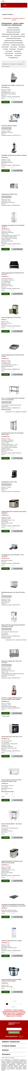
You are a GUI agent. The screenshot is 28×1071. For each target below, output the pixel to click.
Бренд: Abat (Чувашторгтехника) (9, 748)
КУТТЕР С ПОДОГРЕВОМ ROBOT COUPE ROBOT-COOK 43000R (11, 698)
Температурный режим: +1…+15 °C (9, 444)
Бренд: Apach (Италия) (6, 560)
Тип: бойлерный (5, 742)
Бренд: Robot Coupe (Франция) (8, 93)
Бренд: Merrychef (5, 602)
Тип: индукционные (6, 281)
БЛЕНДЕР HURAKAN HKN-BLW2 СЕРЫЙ (13, 155)
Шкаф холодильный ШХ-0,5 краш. (11, 940)
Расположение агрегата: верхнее (9, 238)
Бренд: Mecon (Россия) (6, 788)
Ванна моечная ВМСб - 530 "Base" (11, 824)
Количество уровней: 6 (6, 740)
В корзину (5, 102)
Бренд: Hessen (4, 406)
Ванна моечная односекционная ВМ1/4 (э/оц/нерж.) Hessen (13, 625)
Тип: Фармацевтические (7, 441)
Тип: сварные (4, 633)
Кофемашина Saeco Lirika (9, 482)
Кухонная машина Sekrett (9, 125)
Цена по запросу (6, 128)
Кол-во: (3, 98)
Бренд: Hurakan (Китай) (7, 162)
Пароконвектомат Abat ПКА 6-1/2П (11, 736)
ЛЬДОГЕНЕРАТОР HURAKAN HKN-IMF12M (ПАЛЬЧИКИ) (12, 862)
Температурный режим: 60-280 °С (9, 364)
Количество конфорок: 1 (7, 278)
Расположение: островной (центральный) (11, 405)
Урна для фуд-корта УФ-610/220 (11, 317)
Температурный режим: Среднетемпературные (12, 673)
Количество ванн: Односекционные (9, 631)
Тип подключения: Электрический (9, 743)
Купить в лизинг (5, 716)
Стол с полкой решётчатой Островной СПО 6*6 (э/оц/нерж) (12, 398)
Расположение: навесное (7, 785)
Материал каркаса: (6, 409)
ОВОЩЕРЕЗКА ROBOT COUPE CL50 (12, 85)
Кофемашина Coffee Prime (9, 194)
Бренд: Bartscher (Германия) (8, 675)
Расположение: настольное (7, 280)
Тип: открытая (4, 787)
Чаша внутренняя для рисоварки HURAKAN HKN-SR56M (11, 980)
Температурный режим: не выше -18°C (10, 235)
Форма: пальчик (5, 871)
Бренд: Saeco (4, 488)
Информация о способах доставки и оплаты (14, 19)
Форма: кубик (4, 521)
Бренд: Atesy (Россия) (6, 323)
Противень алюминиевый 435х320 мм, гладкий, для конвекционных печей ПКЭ (13, 905)
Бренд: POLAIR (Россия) (7, 241)
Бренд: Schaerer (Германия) (8, 202)
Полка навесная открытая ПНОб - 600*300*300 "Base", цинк (11, 780)
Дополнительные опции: (7, 791)
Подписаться (14, 1032)
